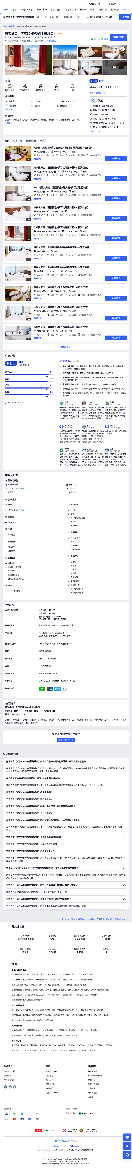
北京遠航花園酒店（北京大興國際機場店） (29, 974)
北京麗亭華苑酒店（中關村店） (86, 995)
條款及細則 (50, 1084)
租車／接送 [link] (42, 9)
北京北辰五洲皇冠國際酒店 (22, 980)
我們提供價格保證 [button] (101, 39)
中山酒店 (34, 1050)
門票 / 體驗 (56, 9)
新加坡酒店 (83, 1050)
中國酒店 (81, 919)
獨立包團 (115, 9)
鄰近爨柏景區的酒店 (62, 1015)
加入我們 (49, 1080)
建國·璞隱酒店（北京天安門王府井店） (27, 985)
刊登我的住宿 (93, 1084)
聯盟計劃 (91, 1080)
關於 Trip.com (51, 1071)
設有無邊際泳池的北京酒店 (22, 1035)
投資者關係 (92, 1071)
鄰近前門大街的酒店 (102, 1015)
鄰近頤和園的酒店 (42, 1010)
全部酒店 (91, 1088)
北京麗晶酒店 (55, 980)
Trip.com (65, 919)
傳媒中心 (49, 1076)
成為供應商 (92, 1093)
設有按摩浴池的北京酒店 (45, 1035)
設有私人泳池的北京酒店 (88, 1030)
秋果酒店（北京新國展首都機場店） (62, 974)
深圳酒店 (15, 1045)
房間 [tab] (7, 140)
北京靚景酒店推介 (32, 1030)
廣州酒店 (52, 1045)
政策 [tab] (42, 140)
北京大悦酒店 (17, 995)
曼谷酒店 (80, 1045)
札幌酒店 (63, 1050)
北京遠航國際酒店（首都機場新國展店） (28, 1000)
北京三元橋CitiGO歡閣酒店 (78, 990)
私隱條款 (49, 1088)
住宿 (6, 9)
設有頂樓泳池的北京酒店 (66, 1030)
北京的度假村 (17, 1030)
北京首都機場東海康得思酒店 (74, 985)
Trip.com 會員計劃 (95, 1076)
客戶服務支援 (9, 1071)
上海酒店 (71, 1045)
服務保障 (7, 1076)
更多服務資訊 (9, 1080)
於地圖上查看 (94, 131)
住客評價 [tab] (17, 140)
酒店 (73, 919)
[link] (94, 4)
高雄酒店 (93, 1050)
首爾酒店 (108, 1045)
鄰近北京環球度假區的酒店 (63, 1010)
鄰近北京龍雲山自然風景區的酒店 (89, 1010)
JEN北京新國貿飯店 (53, 985)
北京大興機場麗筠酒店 (100, 990)
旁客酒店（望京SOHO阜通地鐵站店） (31, 33)
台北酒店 (61, 1045)
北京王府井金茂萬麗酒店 (56, 990)
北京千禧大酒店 (53, 995)
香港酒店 (24, 1045)
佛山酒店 (43, 1050)
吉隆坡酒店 (53, 1050)
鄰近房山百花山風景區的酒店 (23, 1020)
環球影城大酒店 (41, 980)
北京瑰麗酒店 (66, 995)
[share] (127, 1146)
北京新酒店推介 (47, 1030)
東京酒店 (43, 1045)
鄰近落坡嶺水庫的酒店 (21, 1015)
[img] (28, 60)
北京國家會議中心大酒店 (34, 995)
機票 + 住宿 (70, 9)
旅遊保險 (103, 9)
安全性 (90, 1097)
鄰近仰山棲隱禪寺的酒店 (82, 1015)
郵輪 (92, 9)
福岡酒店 (15, 1050)
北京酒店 (90, 919)
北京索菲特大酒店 (86, 974)
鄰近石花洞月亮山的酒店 (42, 1015)
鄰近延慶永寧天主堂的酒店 (22, 1010)
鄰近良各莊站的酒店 (45, 1020)
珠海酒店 (34, 1045)
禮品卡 (83, 9)
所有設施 (8, 109)
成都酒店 (72, 1050)
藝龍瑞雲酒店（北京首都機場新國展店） (79, 980)
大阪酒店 (89, 1045)
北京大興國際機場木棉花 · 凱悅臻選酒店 (28, 990)
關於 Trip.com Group (54, 1093)
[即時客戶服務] (127, 1155)
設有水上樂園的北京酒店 (67, 1035)
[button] (104, 4)
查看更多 (8, 123)
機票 (14, 9)
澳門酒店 (98, 1045)
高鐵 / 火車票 (27, 9)
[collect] (127, 1137)
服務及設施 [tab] (31, 140)
